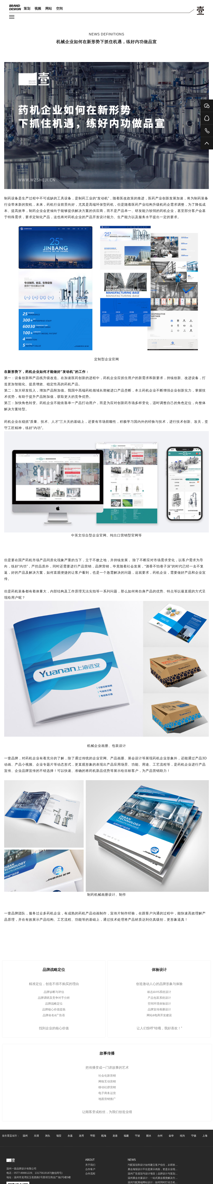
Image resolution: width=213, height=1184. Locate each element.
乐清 (36, 1135)
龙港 (115, 1135)
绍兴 (182, 1135)
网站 (48, 8)
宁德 (193, 1135)
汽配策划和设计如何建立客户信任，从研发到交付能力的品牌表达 (164, 1164)
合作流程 (90, 1173)
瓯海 (103, 1135)
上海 (204, 1135)
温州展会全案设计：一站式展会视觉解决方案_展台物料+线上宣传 (164, 1178)
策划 (27, 8)
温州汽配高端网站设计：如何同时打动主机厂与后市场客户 (160, 1182)
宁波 (137, 1135)
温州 (25, 1135)
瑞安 (58, 1135)
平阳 (92, 1135)
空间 (59, 8)
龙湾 (81, 1135)
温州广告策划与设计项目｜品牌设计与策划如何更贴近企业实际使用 (165, 1173)
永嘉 (70, 1135)
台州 (159, 1135)
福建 (126, 1135)
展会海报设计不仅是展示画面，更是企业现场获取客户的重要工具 (164, 1169)
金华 (171, 1135)
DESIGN (15, 7)
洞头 (47, 1135)
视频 (38, 8)
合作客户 (90, 1169)
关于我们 (90, 1164)
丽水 (148, 1135)
